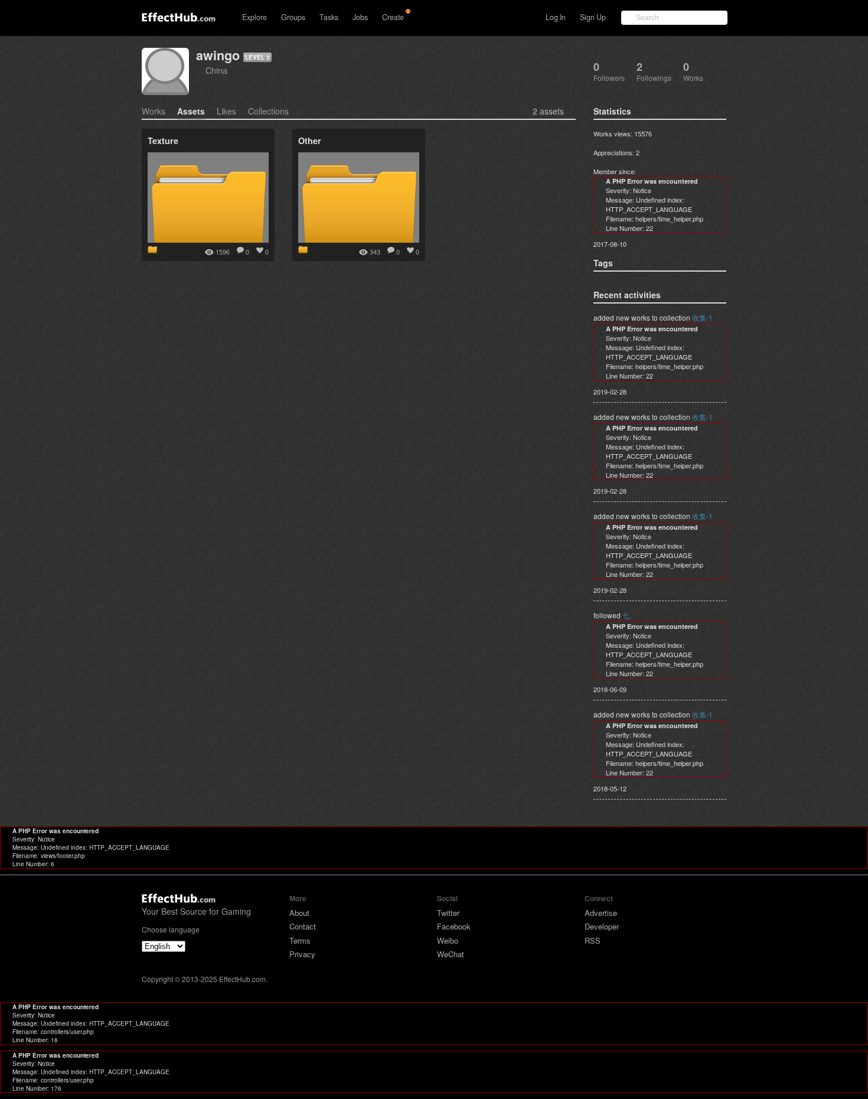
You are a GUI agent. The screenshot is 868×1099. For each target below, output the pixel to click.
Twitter (448, 912)
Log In (556, 17)
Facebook (454, 926)
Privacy (302, 954)
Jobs (360, 17)
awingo (218, 55)
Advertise (601, 912)
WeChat (450, 954)
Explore (254, 17)
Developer (602, 926)
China (216, 70)
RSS (593, 940)
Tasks (328, 17)
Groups (293, 17)
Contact (302, 926)
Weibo (447, 940)
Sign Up (593, 17)
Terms (300, 940)
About (299, 912)
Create (393, 17)
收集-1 (702, 317)
